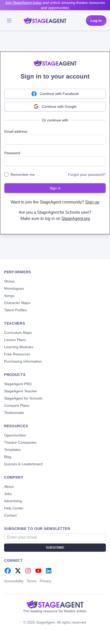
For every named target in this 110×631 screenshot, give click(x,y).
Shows (9, 281)
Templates (12, 450)
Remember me (22, 174)
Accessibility (14, 581)
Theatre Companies (20, 442)
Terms (32, 581)
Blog (7, 457)
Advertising (13, 501)
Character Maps (17, 303)
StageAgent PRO (18, 384)
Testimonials (14, 413)
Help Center (14, 508)
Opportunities (15, 435)
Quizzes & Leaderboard (23, 464)
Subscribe (55, 547)
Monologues (14, 288)
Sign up (92, 202)
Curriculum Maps (18, 333)
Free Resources (17, 354)
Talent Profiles (15, 310)
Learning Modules (18, 347)
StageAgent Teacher (20, 391)
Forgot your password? (87, 174)
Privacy (45, 581)
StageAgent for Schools (23, 398)
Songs (9, 296)
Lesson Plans (15, 340)
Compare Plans (16, 405)
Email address (15, 131)
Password (12, 153)
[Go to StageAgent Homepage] (55, 604)
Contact (10, 515)
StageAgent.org (75, 218)
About (9, 486)
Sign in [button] (55, 188)
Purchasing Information (23, 361)
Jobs (8, 494)
